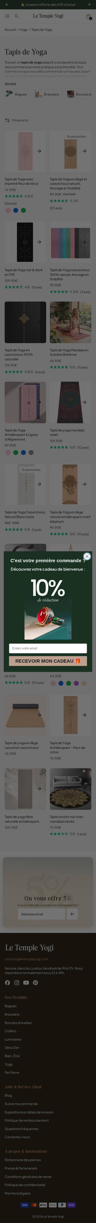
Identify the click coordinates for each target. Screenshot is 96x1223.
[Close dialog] (87, 556)
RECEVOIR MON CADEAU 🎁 (48, 660)
